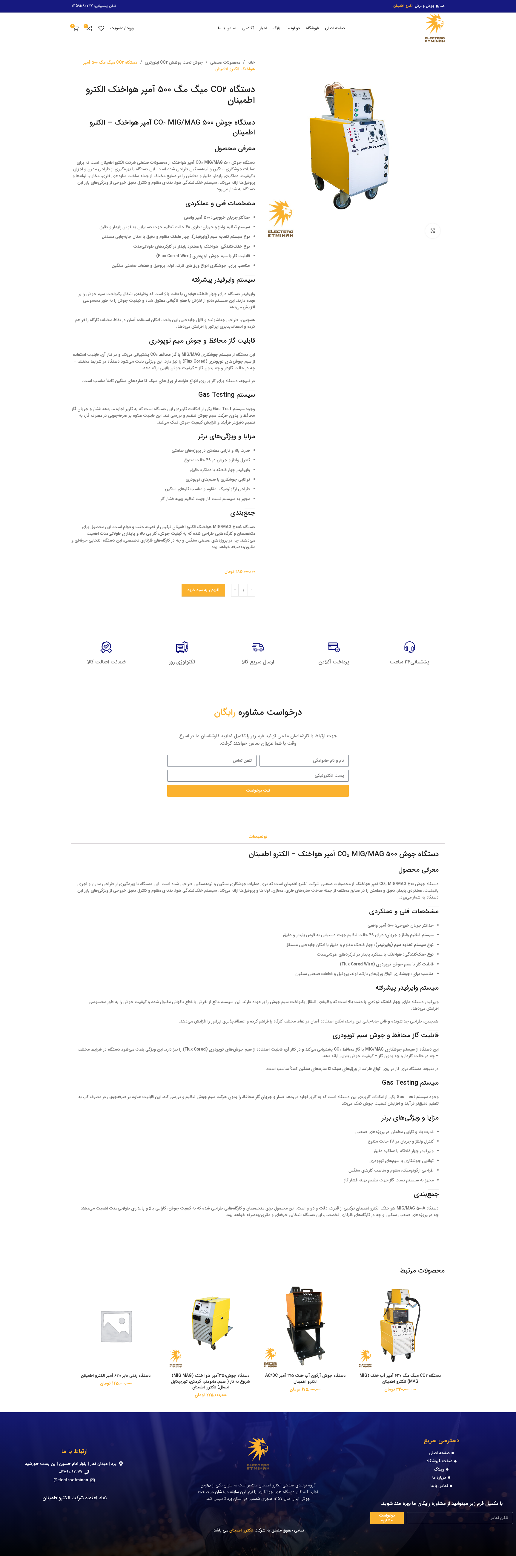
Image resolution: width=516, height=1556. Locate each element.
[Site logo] (435, 28)
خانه (250, 62)
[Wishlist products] (101, 28)
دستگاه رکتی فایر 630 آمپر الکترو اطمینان (116, 1375)
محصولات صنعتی (224, 62)
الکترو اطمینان (241, 1530)
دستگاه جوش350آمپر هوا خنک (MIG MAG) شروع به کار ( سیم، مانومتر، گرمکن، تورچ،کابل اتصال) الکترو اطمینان (210, 1381)
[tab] (258, 837)
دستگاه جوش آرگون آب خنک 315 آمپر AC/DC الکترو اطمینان (305, 1378)
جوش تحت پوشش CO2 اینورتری (173, 62)
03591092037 (82, 6)
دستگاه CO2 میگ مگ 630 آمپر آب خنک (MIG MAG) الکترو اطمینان (400, 1378)
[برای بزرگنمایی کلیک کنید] (432, 230)
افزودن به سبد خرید (203, 590)
